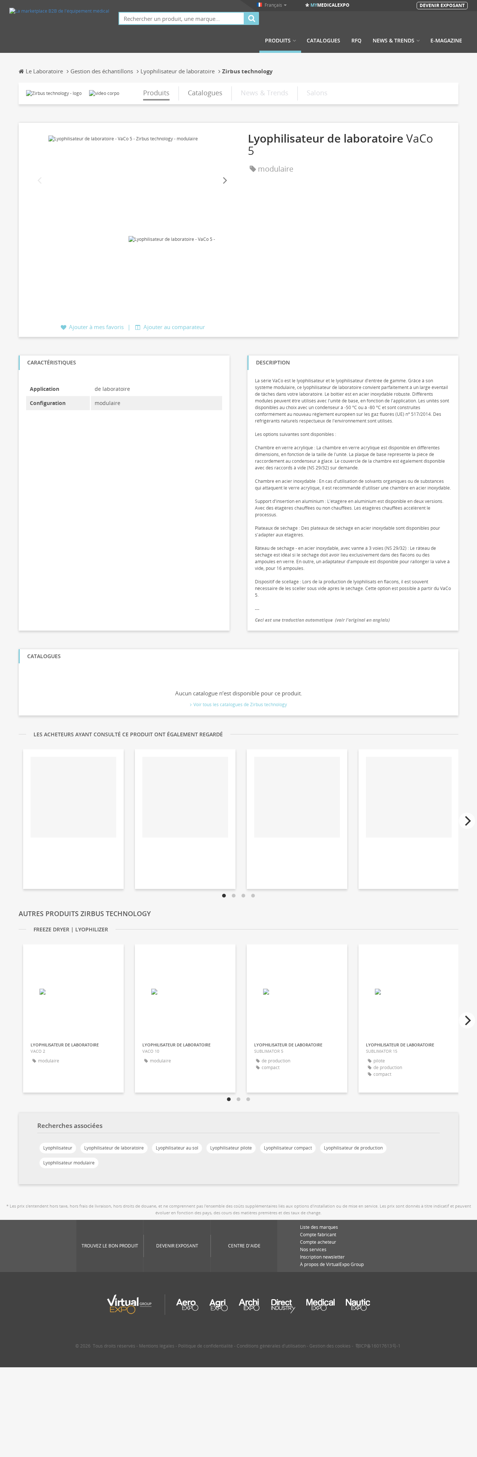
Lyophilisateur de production (353, 1148)
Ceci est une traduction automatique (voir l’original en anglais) (322, 620)
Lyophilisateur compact (288, 1148)
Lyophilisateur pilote (231, 1148)
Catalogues (323, 40)
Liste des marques (319, 1227)
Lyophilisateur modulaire (69, 1163)
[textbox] (181, 18)
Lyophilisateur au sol (177, 1148)
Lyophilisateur (57, 1148)
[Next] (224, 180)
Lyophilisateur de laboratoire (114, 1148)
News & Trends (393, 40)
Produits (278, 40)
